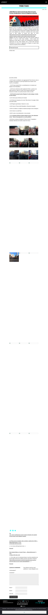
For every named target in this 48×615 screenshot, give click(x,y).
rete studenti (34, 534)
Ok (24, 612)
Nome (10, 587)
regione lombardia (28, 534)
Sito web (11, 593)
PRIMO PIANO (24, 6)
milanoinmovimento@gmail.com (8, 602)
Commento (12, 572)
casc (10, 534)
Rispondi (11, 548)
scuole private (12, 536)
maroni (22, 534)
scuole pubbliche (18, 536)
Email (10, 590)
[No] (46, 611)
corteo (13, 534)
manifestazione (17, 534)
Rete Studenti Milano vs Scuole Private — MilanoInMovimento (22, 552)
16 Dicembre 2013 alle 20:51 (15, 543)
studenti (24, 536)
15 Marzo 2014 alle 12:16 (14, 554)
